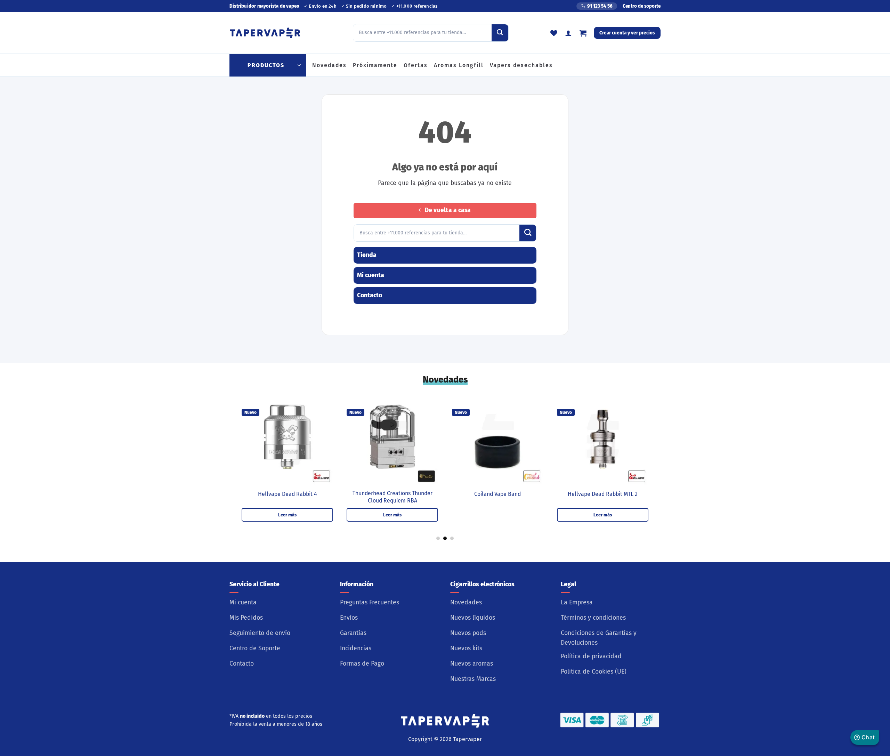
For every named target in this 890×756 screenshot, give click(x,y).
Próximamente (375, 65)
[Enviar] (500, 33)
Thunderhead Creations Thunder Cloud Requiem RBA (392, 497)
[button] (583, 33)
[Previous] (231, 445)
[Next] (659, 445)
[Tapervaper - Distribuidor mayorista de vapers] (265, 33)
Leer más (287, 514)
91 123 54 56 (600, 6)
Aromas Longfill (459, 65)
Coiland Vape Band (497, 494)
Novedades (329, 65)
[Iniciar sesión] (568, 33)
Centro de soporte (642, 6)
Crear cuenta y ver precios (627, 33)
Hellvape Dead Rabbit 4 (287, 494)
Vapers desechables (521, 65)
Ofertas (416, 65)
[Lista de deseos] (553, 33)
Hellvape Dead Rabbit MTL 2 (603, 494)
